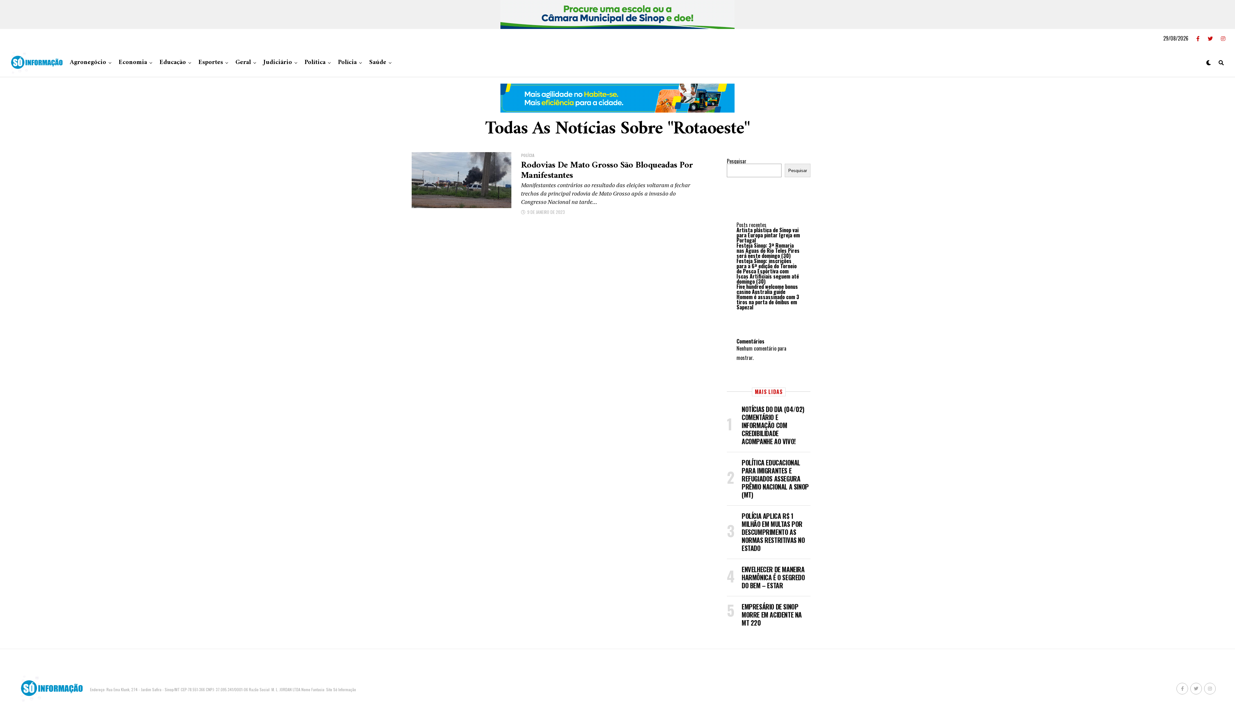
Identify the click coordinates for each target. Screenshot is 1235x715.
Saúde (377, 62)
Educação (173, 62)
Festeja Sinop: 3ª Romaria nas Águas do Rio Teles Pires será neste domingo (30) (768, 251)
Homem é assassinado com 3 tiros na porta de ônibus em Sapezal (767, 302)
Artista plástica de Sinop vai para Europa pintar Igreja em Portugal (768, 235)
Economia (133, 62)
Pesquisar (736, 161)
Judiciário (277, 62)
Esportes (210, 62)
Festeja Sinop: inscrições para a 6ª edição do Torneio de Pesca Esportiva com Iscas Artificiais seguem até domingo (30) (767, 271)
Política (315, 62)
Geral (243, 62)
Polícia (347, 62)
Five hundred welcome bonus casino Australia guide (767, 289)
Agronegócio (88, 62)
